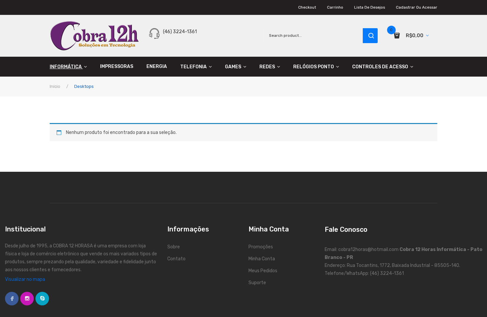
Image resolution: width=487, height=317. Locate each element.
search (370, 35)
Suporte (257, 282)
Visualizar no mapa (25, 279)
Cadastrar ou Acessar (416, 7)
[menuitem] (71, 67)
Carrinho (335, 7)
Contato (176, 259)
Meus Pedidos (262, 271)
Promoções (260, 247)
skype (42, 298)
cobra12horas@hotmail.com (368, 249)
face (12, 298)
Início (55, 86)
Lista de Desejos (369, 7)
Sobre (173, 247)
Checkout (307, 7)
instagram (27, 298)
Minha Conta (261, 259)
